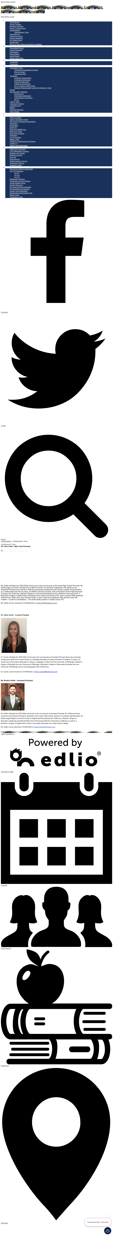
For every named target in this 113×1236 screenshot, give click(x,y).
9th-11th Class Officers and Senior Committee (26, 44)
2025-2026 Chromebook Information (23, 122)
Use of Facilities (15, 137)
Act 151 (17, 177)
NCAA (16, 100)
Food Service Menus (17, 133)
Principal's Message (16, 26)
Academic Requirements (22, 78)
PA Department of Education (20, 189)
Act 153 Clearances (16, 171)
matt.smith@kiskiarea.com (47, 603)
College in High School (22, 84)
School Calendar (15, 24)
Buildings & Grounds (17, 153)
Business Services (16, 155)
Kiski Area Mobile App (18, 129)
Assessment (14, 62)
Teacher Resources (16, 185)
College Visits (14, 102)
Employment (14, 42)
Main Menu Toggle (7, 17)
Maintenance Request (17, 179)
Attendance (14, 124)
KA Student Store (16, 40)
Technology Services (17, 163)
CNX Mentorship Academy (19, 151)
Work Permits (14, 112)
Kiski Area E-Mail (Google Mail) (21, 169)
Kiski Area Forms (16, 131)
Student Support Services (18, 161)
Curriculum (14, 64)
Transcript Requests (16, 110)
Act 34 (16, 173)
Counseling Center (16, 68)
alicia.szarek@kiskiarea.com (46, 671)
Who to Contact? (16, 118)
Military (12, 108)
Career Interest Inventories (23, 98)
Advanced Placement (21, 82)
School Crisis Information (19, 145)
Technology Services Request (20, 181)
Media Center (14, 139)
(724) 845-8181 (54, 732)
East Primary (14, 52)
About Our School (16, 36)
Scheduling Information (22, 80)
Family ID (13, 127)
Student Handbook (16, 38)
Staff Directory (15, 34)
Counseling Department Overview (26, 70)
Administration (15, 30)
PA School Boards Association (20, 187)
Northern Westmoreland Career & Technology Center (32, 88)
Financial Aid (19, 94)
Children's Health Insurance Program (22, 141)
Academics (13, 76)
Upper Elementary (16, 50)
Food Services (15, 159)
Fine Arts (13, 157)
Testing (12, 90)
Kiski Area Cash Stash (17, 149)
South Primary (15, 56)
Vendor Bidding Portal (17, 183)
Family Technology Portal (19, 120)
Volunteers (13, 135)
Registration (14, 126)
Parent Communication (18, 28)
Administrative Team (21, 32)
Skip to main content (8, 2)
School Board (14, 22)
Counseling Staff (20, 74)
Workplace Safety (16, 165)
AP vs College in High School (24, 86)
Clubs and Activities (17, 104)
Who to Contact (19, 72)
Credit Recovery (15, 106)
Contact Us (14, 143)
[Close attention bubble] (109, 1215)
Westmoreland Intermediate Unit (21, 193)
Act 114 (17, 175)
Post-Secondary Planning (18, 92)
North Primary (15, 54)
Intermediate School (17, 48)
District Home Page (16, 58)
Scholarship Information (22, 96)
